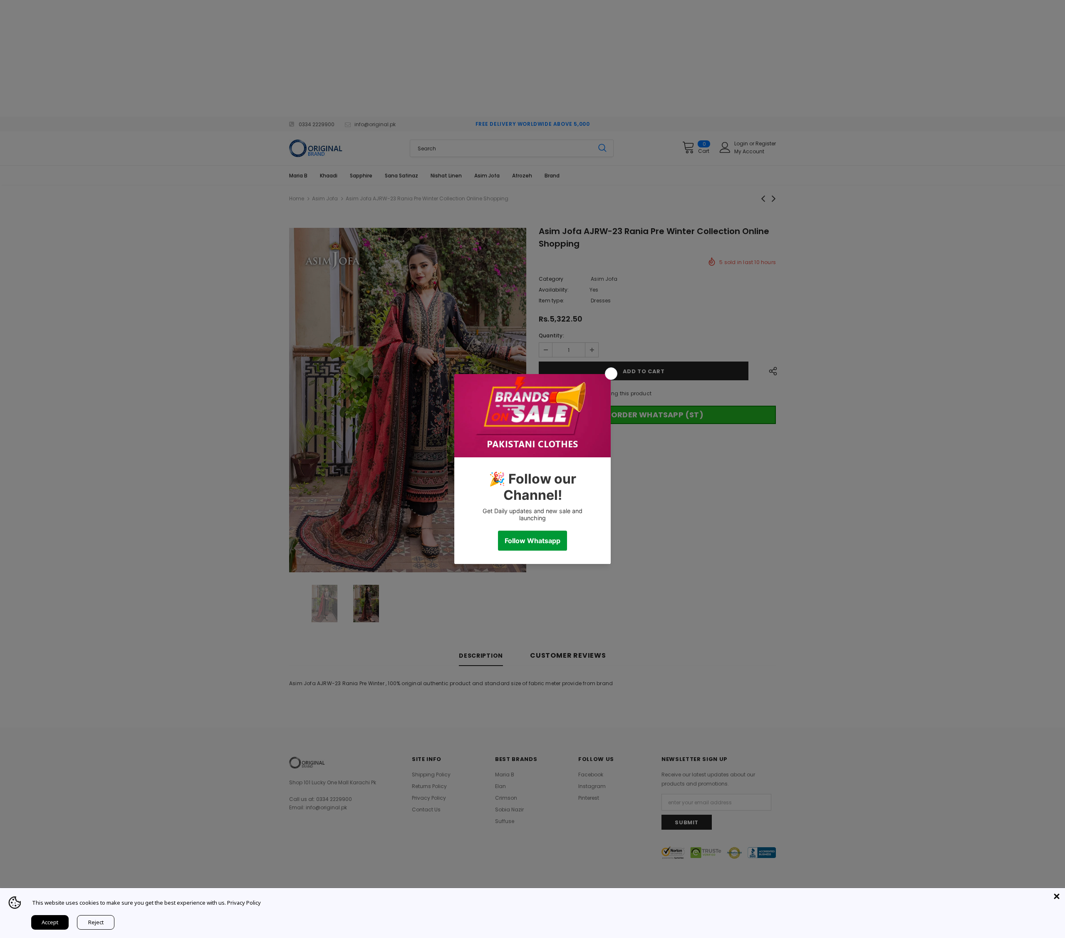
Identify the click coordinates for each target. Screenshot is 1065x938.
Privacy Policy (244, 902)
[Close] (1057, 896)
